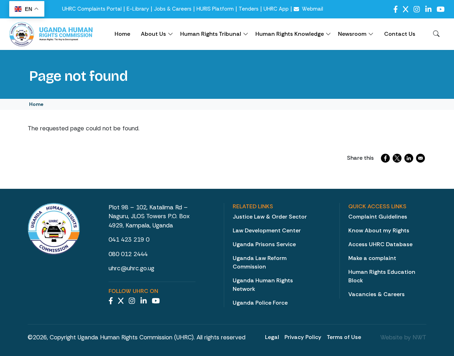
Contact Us (399, 34)
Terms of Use (344, 337)
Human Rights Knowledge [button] (289, 34)
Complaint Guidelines (377, 216)
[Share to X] (397, 158)
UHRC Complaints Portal (92, 9)
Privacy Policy (302, 337)
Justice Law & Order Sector (270, 216)
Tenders (249, 9)
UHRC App (276, 9)
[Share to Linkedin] (408, 158)
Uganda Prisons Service (264, 244)
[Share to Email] (420, 158)
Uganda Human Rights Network (263, 285)
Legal (272, 337)
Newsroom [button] (352, 34)
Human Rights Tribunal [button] (210, 34)
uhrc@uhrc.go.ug (131, 268)
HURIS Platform (215, 9)
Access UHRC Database (380, 244)
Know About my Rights (378, 230)
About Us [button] (153, 34)
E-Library (138, 9)
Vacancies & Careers (376, 294)
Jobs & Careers (173, 9)
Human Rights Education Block (381, 276)
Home (122, 34)
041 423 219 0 (129, 239)
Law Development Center (267, 230)
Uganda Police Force (260, 302)
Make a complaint (372, 258)
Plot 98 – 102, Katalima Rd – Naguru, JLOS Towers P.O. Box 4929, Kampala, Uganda (149, 216)
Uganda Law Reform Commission (260, 262)
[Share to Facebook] (385, 158)
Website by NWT (403, 337)
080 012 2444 (128, 254)
